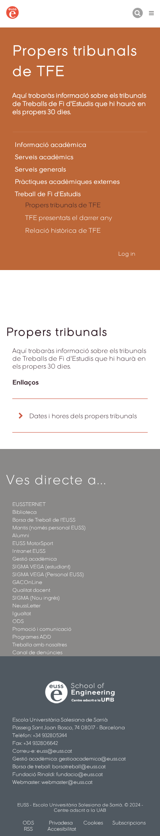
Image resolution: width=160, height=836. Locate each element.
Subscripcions (129, 823)
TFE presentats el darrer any (68, 218)
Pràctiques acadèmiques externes (67, 182)
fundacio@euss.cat (79, 774)
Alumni (20, 535)
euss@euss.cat (54, 751)
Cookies (93, 823)
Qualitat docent (31, 590)
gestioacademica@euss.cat (92, 759)
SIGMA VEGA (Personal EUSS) (48, 574)
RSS (28, 829)
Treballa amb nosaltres (39, 644)
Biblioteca (24, 512)
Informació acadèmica (50, 145)
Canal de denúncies (37, 652)
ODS (18, 621)
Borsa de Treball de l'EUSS (43, 520)
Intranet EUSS (29, 551)
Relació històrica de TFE (63, 230)
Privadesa (61, 823)
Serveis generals (40, 169)
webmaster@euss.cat (66, 782)
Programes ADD (31, 637)
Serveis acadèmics (44, 157)
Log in (126, 253)
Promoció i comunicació (41, 629)
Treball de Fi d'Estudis (48, 194)
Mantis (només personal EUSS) (49, 528)
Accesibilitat (62, 829)
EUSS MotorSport (32, 543)
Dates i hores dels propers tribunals (83, 416)
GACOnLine (27, 582)
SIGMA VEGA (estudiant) (41, 566)
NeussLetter (26, 605)
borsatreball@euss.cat (78, 766)
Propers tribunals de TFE (63, 205)
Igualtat (21, 613)
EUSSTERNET (29, 504)
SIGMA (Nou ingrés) (36, 598)
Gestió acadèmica (34, 559)
